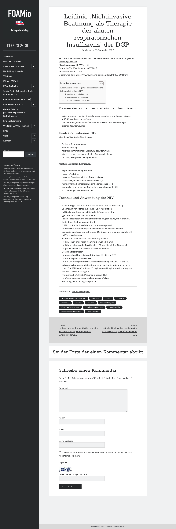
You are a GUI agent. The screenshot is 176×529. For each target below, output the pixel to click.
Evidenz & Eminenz (12, 120)
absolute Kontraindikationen (78, 94)
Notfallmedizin (114, 307)
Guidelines (65, 303)
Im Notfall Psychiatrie (13, 66)
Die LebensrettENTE (13, 104)
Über (5, 135)
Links (5, 130)
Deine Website (66, 440)
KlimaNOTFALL (10, 81)
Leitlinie (78, 303)
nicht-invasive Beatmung (70, 307)
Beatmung (95, 298)
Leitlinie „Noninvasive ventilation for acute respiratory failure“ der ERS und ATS (119, 331)
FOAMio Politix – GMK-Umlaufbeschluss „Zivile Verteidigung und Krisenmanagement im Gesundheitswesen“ (19, 171)
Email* (62, 429)
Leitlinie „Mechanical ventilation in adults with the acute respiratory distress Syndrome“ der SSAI (78, 331)
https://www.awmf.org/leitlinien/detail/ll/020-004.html (101, 74)
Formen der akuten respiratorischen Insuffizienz (82, 88)
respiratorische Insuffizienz (71, 312)
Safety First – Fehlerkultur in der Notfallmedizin (18, 93)
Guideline (120, 298)
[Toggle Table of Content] (100, 83)
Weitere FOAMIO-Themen (16, 125)
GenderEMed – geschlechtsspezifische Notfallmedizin (14, 112)
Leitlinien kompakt (12, 61)
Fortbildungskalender (13, 71)
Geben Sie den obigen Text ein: (73, 474)
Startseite (8, 56)
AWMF (82, 65)
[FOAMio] (19, 38)
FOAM (108, 298)
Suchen (6, 150)
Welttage (7, 76)
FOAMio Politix (10, 86)
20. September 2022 (104, 50)
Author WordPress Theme (100, 526)
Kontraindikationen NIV (72, 91)
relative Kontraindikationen (77, 97)
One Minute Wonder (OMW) (17, 99)
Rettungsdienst (93, 312)
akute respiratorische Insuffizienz (73, 298)
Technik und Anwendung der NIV (76, 100)
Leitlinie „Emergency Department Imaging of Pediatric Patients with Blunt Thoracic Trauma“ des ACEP (19, 190)
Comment (63, 388)
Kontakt (7, 140)
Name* (62, 417)
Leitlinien (90, 303)
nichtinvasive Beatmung (94, 307)
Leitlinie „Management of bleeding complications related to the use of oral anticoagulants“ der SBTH (17, 199)
